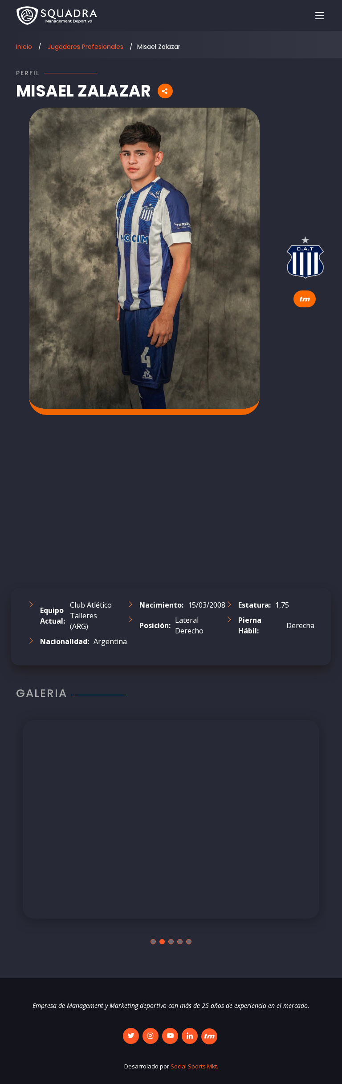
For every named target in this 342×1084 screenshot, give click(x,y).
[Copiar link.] (165, 91)
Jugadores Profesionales (84, 46)
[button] (153, 941)
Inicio (24, 46)
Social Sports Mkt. (194, 1066)
